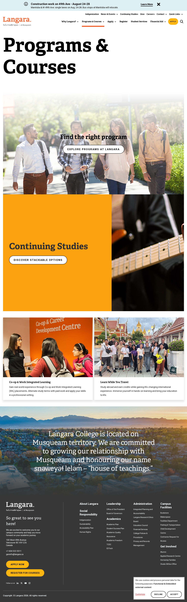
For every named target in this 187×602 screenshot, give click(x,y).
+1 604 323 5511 (13, 551)
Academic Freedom (114, 540)
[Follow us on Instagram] (29, 583)
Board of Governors (114, 513)
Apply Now (17, 564)
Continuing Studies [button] (129, 14)
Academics (114, 518)
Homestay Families (168, 560)
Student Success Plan (115, 528)
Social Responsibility (88, 512)
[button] (109, 14)
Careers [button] (151, 14)
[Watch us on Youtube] (25, 583)
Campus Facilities (166, 505)
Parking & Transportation (170, 525)
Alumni (163, 552)
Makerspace (165, 517)
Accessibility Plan (87, 528)
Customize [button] (140, 594)
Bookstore (164, 513)
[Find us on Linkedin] (17, 583)
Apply (173, 21)
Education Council (140, 525)
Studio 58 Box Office (168, 564)
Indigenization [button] (92, 14)
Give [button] (142, 14)
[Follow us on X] (21, 583)
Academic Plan (113, 524)
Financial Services (140, 529)
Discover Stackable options (38, 260)
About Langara (89, 503)
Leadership (114, 503)
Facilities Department (168, 521)
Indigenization (85, 520)
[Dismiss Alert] (158, 4)
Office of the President (116, 509)
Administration (142, 503)
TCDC (109, 544)
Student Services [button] (139, 21)
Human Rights (85, 532)
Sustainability (85, 524)
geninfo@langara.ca (14, 554)
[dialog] (159, 588)
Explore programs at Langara (93, 149)
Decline (158, 594)
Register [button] (124, 21)
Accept (174, 594)
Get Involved (168, 546)
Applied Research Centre (170, 556)
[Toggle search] (181, 21)
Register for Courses (25, 573)
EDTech (110, 548)
